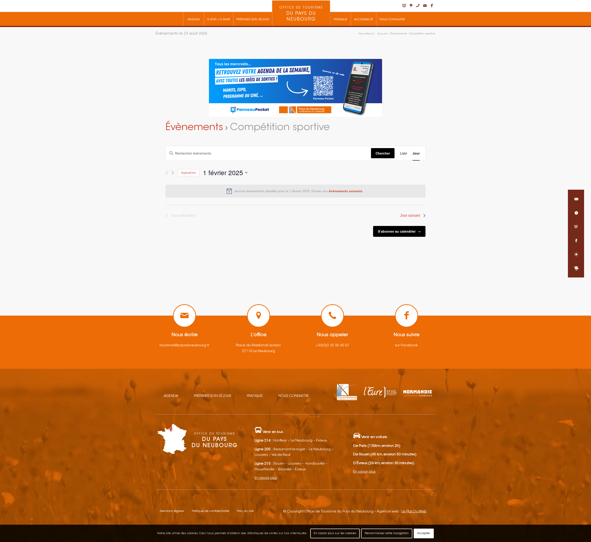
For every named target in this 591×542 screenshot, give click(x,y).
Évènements (194, 128)
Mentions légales (172, 511)
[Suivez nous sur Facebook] (576, 240)
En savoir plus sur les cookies (335, 533)
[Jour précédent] (167, 173)
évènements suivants (346, 191)
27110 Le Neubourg (258, 351)
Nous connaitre (293, 396)
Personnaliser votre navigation (387, 533)
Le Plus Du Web (414, 511)
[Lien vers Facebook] (431, 5)
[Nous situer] (576, 268)
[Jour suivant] (173, 173)
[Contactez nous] (576, 199)
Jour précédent (183, 215)
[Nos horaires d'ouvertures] (576, 212)
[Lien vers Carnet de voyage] (404, 5)
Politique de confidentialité (210, 511)
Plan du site (245, 511)
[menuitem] (193, 19)
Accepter (423, 533)
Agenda (171, 396)
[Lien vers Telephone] (417, 5)
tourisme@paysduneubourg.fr (184, 345)
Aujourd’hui (188, 172)
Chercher (383, 153)
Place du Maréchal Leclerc (258, 345)
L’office (258, 335)
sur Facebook (406, 345)
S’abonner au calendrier (397, 231)
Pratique (255, 396)
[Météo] (576, 254)
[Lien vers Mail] (424, 5)
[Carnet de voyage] (576, 226)
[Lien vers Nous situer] (410, 5)
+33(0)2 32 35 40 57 (332, 345)
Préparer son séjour (212, 396)
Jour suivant (410, 215)
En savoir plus (266, 478)
